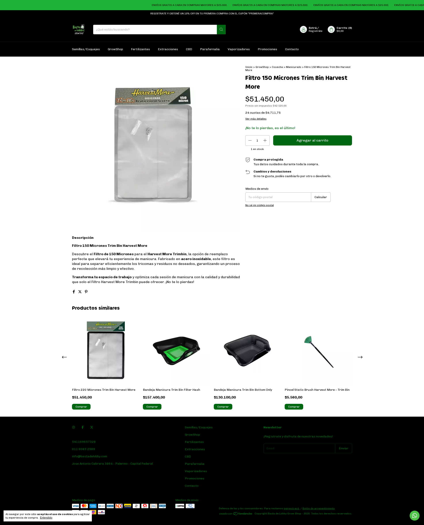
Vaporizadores (239, 49)
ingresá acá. (292, 508)
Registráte (315, 31)
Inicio (248, 67)
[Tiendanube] (236, 514)
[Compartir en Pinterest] (86, 292)
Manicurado (293, 67)
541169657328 (84, 442)
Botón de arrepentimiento (319, 508)
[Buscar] (221, 29)
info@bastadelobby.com (89, 456)
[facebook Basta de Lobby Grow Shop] (82, 427)
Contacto (292, 49)
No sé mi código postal (259, 205)
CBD (189, 49)
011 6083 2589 (83, 449)
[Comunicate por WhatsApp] (415, 516)
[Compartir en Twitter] (80, 292)
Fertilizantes (140, 49)
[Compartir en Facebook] (74, 292)
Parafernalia (210, 49)
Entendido (46, 517)
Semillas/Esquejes (86, 49)
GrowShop (115, 49)
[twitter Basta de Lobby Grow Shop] (91, 427)
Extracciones (168, 49)
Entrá (313, 27)
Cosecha (277, 67)
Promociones (267, 49)
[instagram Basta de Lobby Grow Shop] (73, 427)
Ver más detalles (256, 118)
